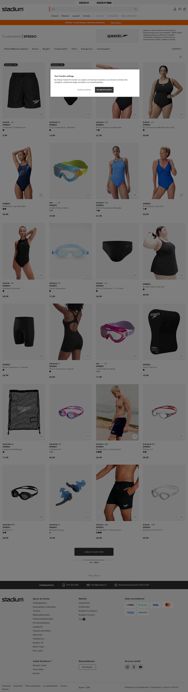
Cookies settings (84, 89)
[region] (95, 83)
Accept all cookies (104, 90)
